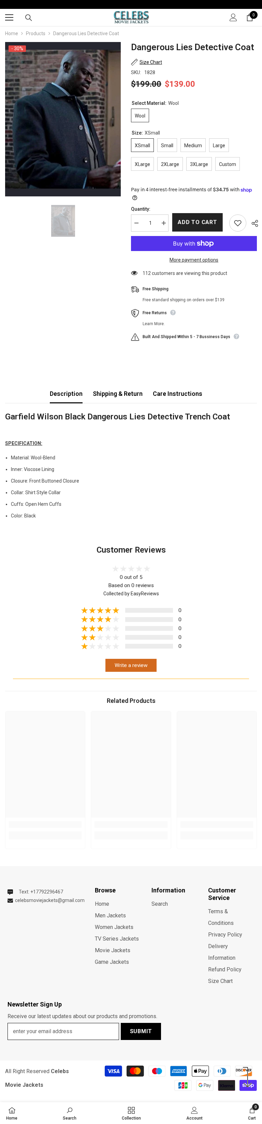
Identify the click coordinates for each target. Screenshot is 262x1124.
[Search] (29, 18)
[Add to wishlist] (237, 223)
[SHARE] (252, 223)
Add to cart (197, 222)
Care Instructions (177, 393)
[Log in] (233, 17)
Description (66, 393)
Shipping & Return (118, 393)
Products (35, 33)
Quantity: (140, 209)
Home (11, 33)
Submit (141, 1031)
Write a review (131, 665)
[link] (45, 824)
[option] (63, 119)
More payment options (194, 260)
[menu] (9, 17)
